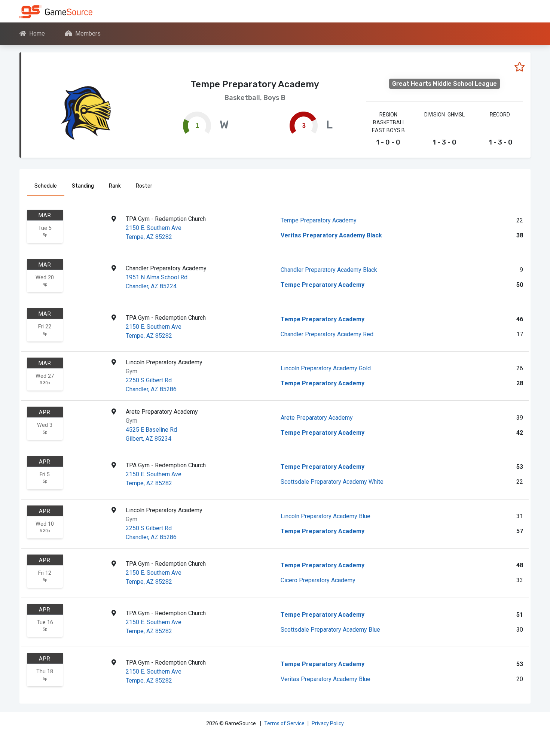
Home (37, 33)
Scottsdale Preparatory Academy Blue (330, 629)
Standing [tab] (83, 186)
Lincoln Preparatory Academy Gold (326, 368)
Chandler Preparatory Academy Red (327, 334)
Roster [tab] (144, 186)
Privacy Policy (328, 723)
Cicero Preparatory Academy (318, 580)
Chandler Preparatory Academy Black (329, 269)
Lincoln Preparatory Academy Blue (325, 516)
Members (88, 33)
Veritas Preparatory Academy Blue (325, 679)
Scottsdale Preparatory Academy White (332, 481)
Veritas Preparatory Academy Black (331, 235)
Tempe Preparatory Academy (319, 220)
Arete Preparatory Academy (317, 417)
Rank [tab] (115, 186)
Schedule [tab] (45, 186)
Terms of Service (284, 723)
